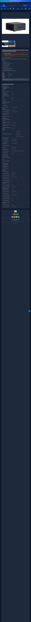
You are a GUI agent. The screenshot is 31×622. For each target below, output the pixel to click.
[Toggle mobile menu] (29, 5)
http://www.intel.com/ (15, 143)
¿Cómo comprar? (15, 223)
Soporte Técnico (16, 2)
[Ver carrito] (29, 311)
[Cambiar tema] (29, 3)
